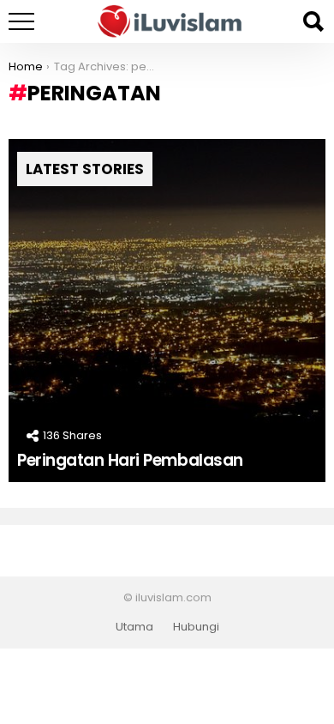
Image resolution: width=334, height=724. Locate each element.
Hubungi (196, 627)
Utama (134, 627)
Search (312, 21)
